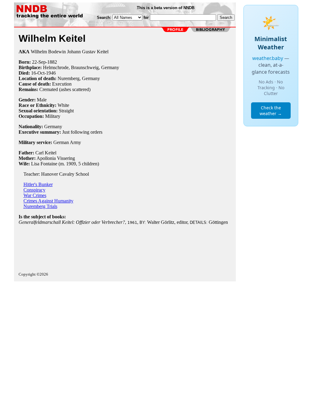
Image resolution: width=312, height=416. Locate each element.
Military (52, 116)
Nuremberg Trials (40, 206)
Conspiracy (34, 189)
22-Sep (39, 62)
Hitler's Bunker (38, 184)
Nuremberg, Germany (79, 78)
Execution (62, 83)
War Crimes (34, 195)
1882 (52, 62)
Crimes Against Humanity (48, 200)
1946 (51, 73)
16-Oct (37, 73)
